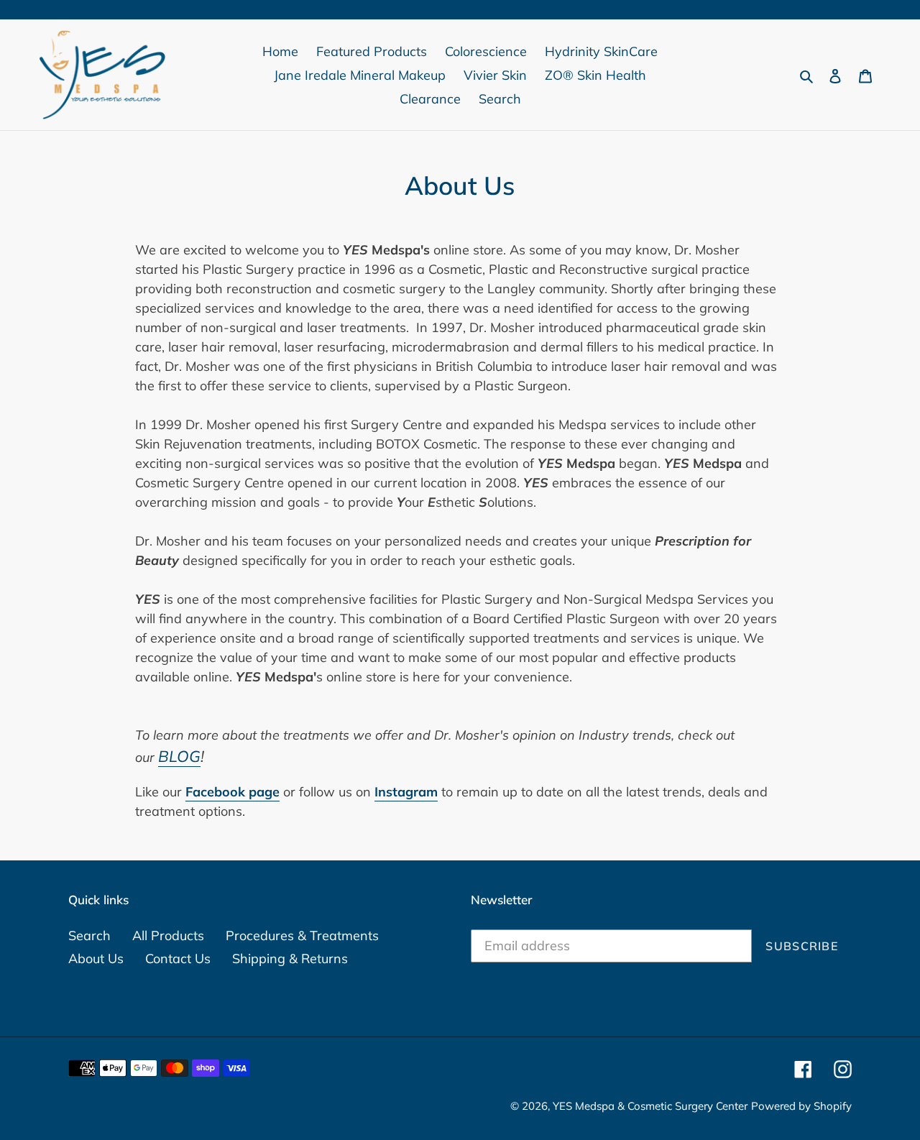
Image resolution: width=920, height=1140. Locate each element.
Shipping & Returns (290, 958)
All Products (168, 935)
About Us (96, 958)
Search (89, 935)
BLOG (179, 756)
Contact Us (178, 958)
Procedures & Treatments (302, 935)
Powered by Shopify (801, 1106)
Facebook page (232, 791)
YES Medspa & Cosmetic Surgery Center (650, 1106)
